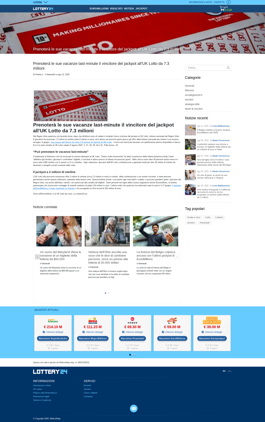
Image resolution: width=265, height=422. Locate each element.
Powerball (204, 222)
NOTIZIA (129, 8)
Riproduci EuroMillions (172, 338)
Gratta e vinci (193, 217)
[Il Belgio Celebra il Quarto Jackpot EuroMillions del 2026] (190, 130)
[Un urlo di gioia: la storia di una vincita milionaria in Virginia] (190, 175)
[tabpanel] (59, 250)
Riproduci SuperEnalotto (53, 338)
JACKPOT (141, 8)
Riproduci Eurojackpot (212, 338)
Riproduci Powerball (132, 338)
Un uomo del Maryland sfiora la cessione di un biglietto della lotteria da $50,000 (60, 255)
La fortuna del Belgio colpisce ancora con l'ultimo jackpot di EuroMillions (156, 255)
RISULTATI (116, 8)
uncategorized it (193, 95)
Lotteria (219, 217)
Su (224, 371)
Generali (51, 74)
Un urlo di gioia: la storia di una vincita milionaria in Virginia (212, 176)
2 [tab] (108, 293)
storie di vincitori (194, 108)
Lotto (207, 217)
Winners (189, 90)
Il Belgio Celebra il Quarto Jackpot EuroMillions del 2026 (213, 131)
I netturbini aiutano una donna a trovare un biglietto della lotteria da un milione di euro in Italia (214, 147)
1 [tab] (105, 293)
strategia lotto (192, 104)
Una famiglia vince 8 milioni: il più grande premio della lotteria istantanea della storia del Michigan (214, 162)
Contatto (219, 2)
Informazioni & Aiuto (200, 2)
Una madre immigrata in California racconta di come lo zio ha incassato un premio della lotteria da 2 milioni (213, 193)
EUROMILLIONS (99, 8)
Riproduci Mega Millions (93, 338)
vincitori (189, 99)
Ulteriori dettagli (54, 332)
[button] (130, 354)
